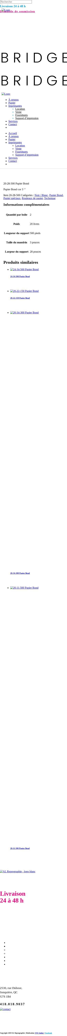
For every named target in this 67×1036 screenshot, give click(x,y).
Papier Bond (56, 195)
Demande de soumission (17, 11)
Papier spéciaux (11, 198)
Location (14, 946)
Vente (12, 949)
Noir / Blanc (41, 195)
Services (14, 957)
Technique (49, 198)
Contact (14, 960)
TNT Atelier (39, 1033)
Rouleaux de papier (32, 198)
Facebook (48, 1033)
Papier (12, 942)
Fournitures (17, 953)
